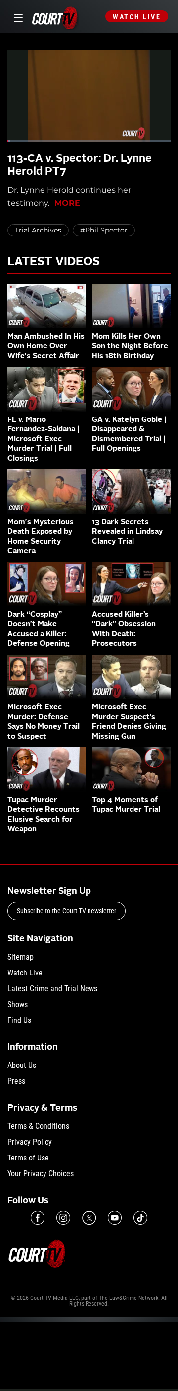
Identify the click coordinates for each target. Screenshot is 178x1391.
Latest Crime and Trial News (52, 988)
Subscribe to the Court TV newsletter (66, 911)
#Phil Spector (104, 230)
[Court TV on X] (89, 1218)
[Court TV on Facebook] (37, 1218)
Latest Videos (53, 262)
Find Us (19, 1020)
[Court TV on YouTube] (115, 1218)
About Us (21, 1065)
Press (16, 1081)
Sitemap (20, 957)
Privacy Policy (29, 1142)
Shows (17, 1004)
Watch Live (137, 17)
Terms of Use (28, 1157)
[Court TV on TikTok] (140, 1218)
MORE (67, 203)
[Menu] (16, 16)
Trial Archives (38, 230)
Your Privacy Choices (40, 1173)
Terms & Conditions (38, 1126)
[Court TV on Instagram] (63, 1218)
